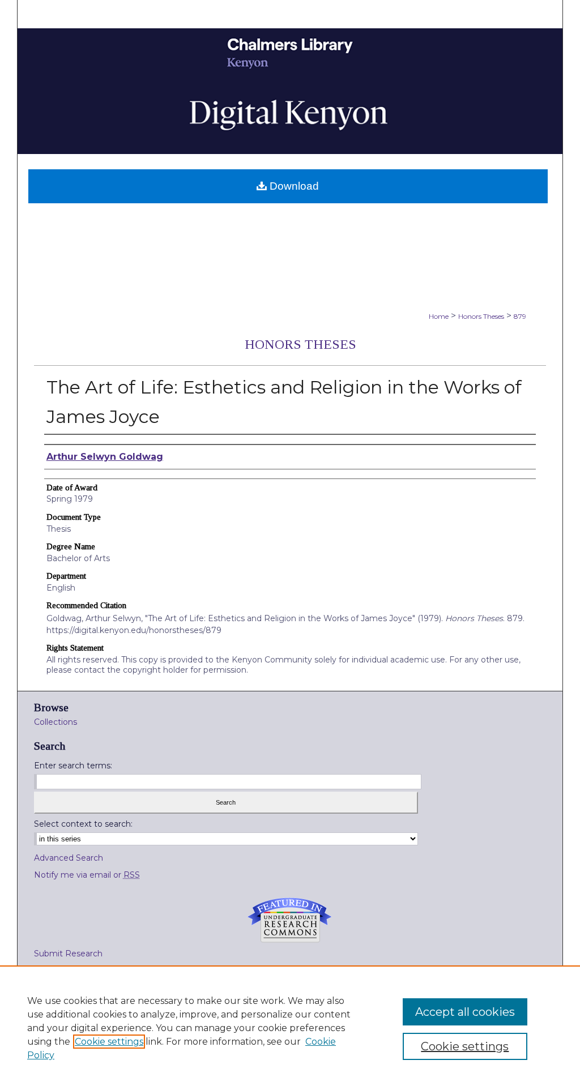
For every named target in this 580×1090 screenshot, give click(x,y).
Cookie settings (109, 1041)
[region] (290, 1027)
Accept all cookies (465, 1012)
